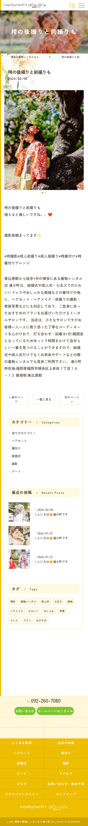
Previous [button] (8, 142)
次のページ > (71, 399)
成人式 (45, 601)
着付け (16, 448)
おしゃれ (49, 611)
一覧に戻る (44, 399)
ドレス (14, 620)
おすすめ (41, 620)
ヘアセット (19, 441)
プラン (27, 620)
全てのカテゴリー (24, 433)
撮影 (15, 464)
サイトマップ (66, 794)
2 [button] (45, 193)
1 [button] (42, 193)
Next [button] (79, 142)
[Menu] (81, 5)
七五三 (58, 601)
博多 (12, 601)
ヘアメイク (16, 611)
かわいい (33, 611)
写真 (62, 611)
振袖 (70, 601)
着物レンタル (28, 601)
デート (16, 471)
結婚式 (16, 456)
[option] (44, 140)
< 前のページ (16, 399)
